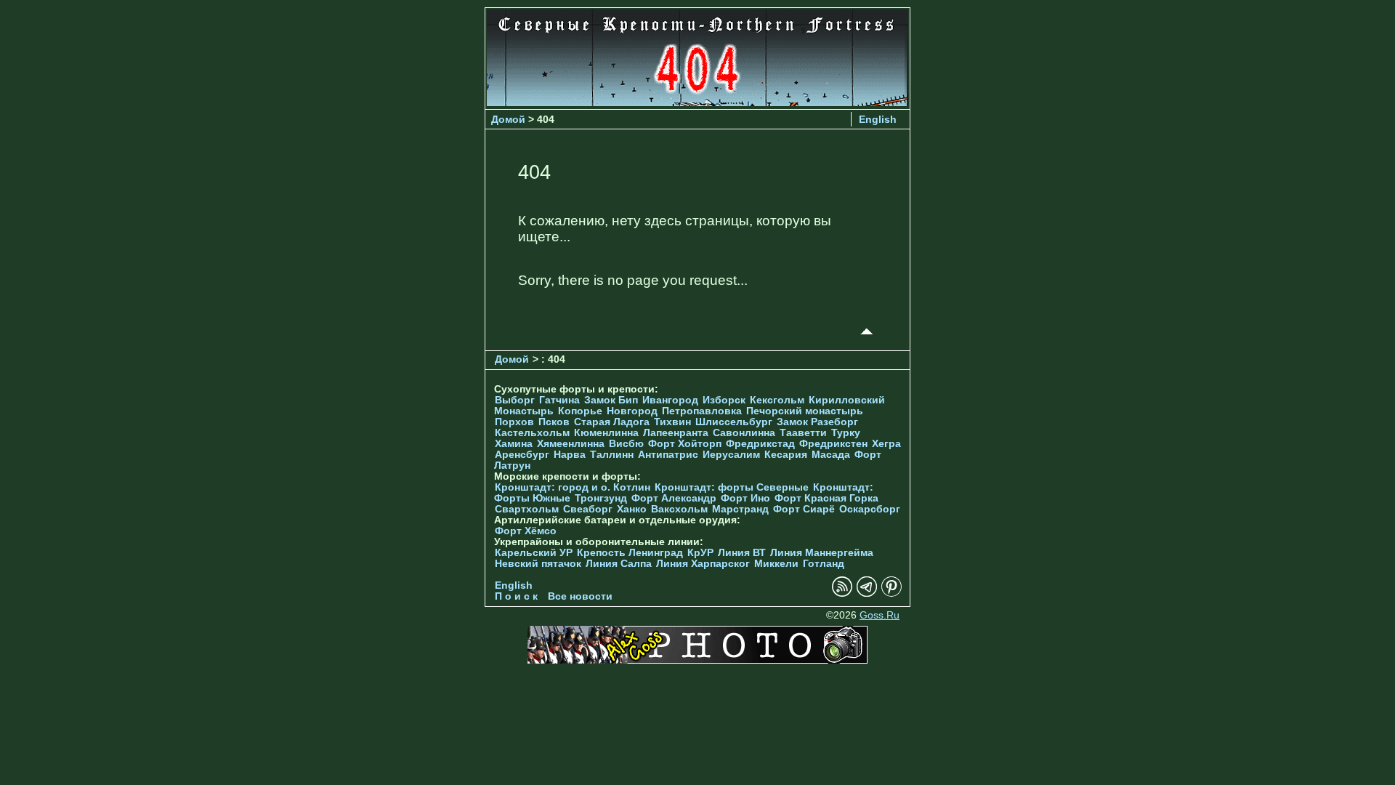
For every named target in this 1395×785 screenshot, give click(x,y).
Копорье (580, 411)
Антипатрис (668, 454)
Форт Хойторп (684, 443)
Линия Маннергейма (821, 552)
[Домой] (697, 102)
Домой (508, 119)
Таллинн (612, 454)
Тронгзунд (601, 498)
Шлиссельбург (733, 421)
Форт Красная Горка (826, 498)
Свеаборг (587, 509)
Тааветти (803, 432)
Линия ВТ (742, 552)
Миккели (776, 563)
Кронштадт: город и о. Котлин (572, 487)
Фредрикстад (760, 443)
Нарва (570, 454)
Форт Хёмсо (526, 531)
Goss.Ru (879, 615)
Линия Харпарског (703, 563)
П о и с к (516, 596)
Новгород (632, 411)
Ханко (632, 509)
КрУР (700, 552)
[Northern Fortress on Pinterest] (891, 593)
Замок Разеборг (817, 421)
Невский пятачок (538, 563)
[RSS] (842, 593)
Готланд (823, 563)
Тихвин (672, 421)
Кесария (785, 454)
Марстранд (740, 509)
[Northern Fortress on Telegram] (867, 593)
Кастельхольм (532, 432)
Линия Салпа (619, 563)
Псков (554, 421)
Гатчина (559, 400)
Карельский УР (534, 552)
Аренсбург (522, 454)
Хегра (886, 443)
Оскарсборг (869, 509)
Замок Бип (611, 400)
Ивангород (670, 400)
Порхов (514, 421)
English (878, 119)
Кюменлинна (606, 432)
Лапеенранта (675, 432)
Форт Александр (673, 498)
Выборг (515, 400)
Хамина (514, 443)
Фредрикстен (833, 443)
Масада (831, 454)
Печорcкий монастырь (804, 411)
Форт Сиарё (804, 509)
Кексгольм (777, 400)
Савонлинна (744, 432)
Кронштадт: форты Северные (732, 487)
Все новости (580, 596)
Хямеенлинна (570, 443)
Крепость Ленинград (630, 552)
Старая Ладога (612, 421)
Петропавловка (702, 411)
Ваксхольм (679, 509)
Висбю (626, 443)
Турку (845, 432)
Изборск (724, 400)
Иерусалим (731, 454)
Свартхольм (527, 509)
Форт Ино (745, 498)
